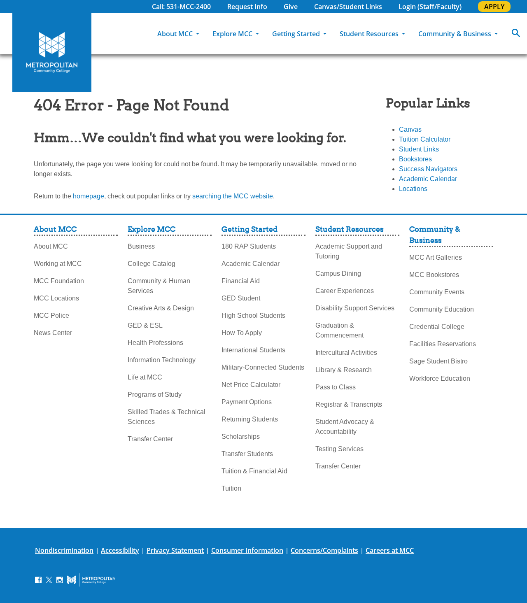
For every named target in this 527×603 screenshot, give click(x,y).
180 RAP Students (249, 246)
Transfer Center (150, 438)
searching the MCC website (232, 196)
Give (291, 6)
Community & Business (455, 33)
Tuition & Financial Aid (254, 471)
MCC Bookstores (434, 274)
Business (141, 246)
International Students (253, 350)
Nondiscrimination (64, 550)
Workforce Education (439, 378)
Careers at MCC (390, 550)
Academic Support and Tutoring (348, 251)
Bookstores (415, 159)
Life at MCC (145, 377)
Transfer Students (247, 453)
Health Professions (155, 342)
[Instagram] (59, 579)
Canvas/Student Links (348, 6)
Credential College (436, 326)
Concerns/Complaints (324, 550)
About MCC (175, 33)
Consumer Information (247, 550)
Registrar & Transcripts (348, 404)
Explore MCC (233, 33)
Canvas (410, 129)
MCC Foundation (59, 280)
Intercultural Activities (346, 352)
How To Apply (242, 332)
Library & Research (343, 369)
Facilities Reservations (442, 343)
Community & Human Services (159, 285)
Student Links (419, 149)
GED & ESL (145, 325)
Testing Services (339, 448)
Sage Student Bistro (438, 361)
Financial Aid (241, 280)
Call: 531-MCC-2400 (181, 6)
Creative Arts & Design (161, 308)
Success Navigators (428, 168)
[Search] (516, 33)
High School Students (253, 315)
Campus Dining (338, 273)
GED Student (241, 298)
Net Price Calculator (251, 384)
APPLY (494, 6)
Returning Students (250, 419)
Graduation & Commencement (339, 330)
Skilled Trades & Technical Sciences (166, 416)
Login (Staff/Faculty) (430, 6)
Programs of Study (155, 394)
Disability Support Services (354, 308)
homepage (88, 196)
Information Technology (162, 359)
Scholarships (241, 436)
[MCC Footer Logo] (91, 580)
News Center (53, 332)
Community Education (441, 309)
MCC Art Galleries (435, 257)
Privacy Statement (175, 550)
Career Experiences (344, 290)
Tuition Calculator (424, 139)
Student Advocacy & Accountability (344, 426)
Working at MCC (58, 263)
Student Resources (370, 33)
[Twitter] (49, 579)
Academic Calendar (428, 178)
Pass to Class (335, 387)
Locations (413, 188)
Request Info (247, 6)
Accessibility (120, 550)
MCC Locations (56, 298)
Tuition (231, 488)
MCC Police (51, 315)
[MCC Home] (51, 52)
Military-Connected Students (263, 367)
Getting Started (297, 33)
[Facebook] (38, 579)
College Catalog (151, 263)
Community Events (436, 292)
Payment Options (247, 401)
